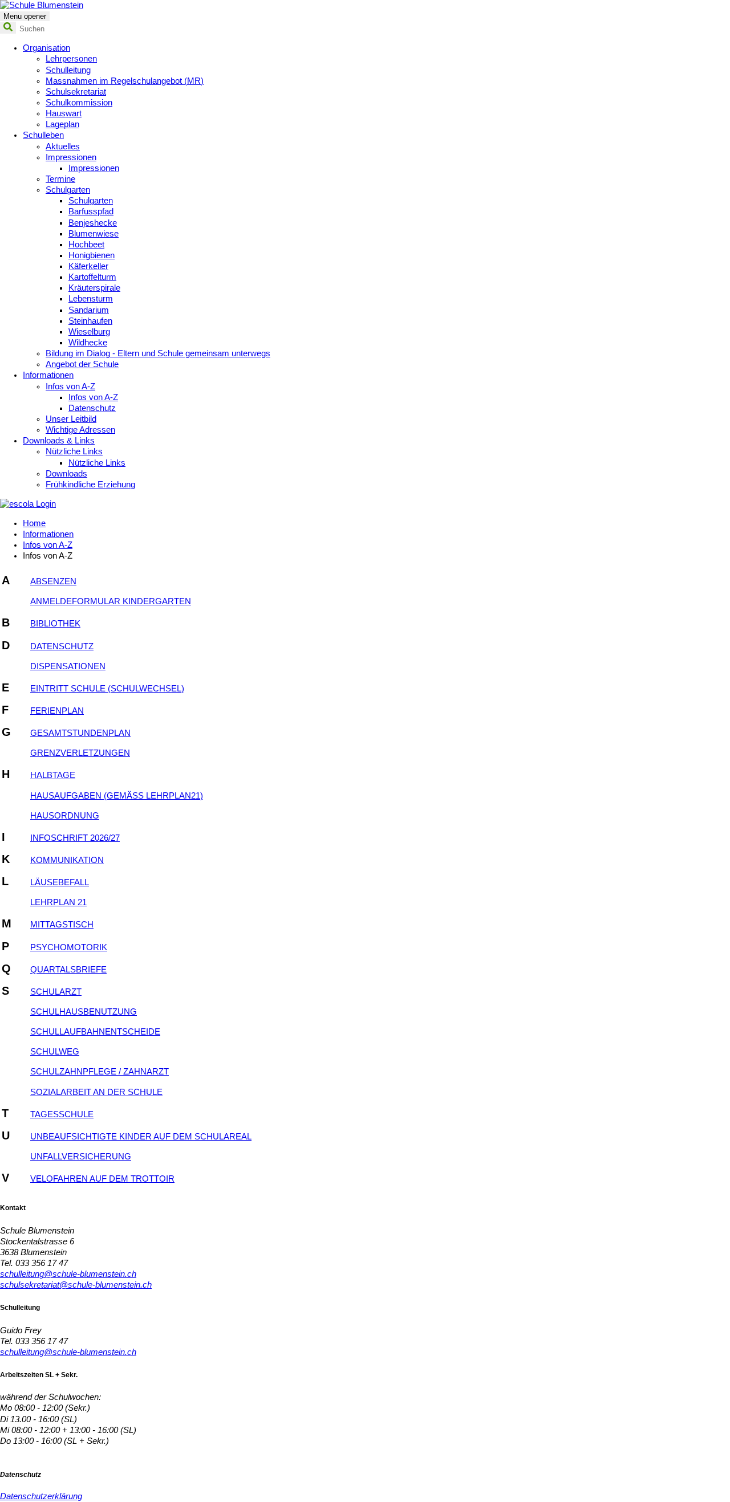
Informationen (48, 375)
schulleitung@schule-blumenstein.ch (68, 1274)
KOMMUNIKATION (67, 860)
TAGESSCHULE (62, 1114)
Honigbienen (91, 255)
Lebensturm (90, 298)
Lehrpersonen (71, 58)
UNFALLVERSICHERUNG (80, 1156)
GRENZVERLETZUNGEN (80, 753)
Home (34, 523)
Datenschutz (92, 408)
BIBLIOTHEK (55, 623)
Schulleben (43, 135)
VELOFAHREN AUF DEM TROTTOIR (102, 1178)
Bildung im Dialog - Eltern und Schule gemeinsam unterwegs (158, 353)
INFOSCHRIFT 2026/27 (75, 837)
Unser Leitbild (71, 419)
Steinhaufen (90, 320)
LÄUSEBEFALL (59, 882)
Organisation (46, 47)
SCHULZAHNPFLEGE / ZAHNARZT (99, 1071)
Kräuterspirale (94, 287)
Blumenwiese (93, 233)
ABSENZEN (53, 581)
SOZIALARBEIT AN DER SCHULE (96, 1092)
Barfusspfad (90, 211)
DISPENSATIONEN (68, 666)
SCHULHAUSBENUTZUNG (83, 1011)
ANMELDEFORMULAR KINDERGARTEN (110, 601)
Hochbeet (86, 244)
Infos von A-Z (70, 386)
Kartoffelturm (92, 277)
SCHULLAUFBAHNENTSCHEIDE (95, 1031)
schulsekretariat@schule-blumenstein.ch (76, 1284)
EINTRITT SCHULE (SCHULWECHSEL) (107, 688)
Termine (60, 179)
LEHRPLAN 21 (58, 902)
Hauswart (64, 113)
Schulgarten (68, 189)
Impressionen (71, 157)
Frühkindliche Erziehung (90, 484)
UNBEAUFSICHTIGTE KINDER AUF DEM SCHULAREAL (141, 1136)
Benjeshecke (92, 222)
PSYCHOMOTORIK (68, 947)
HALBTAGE (52, 775)
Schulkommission (79, 102)
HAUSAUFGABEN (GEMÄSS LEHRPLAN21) (116, 795)
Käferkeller (88, 266)
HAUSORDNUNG (64, 815)
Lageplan (62, 124)
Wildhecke (87, 342)
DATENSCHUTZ (62, 646)
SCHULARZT (56, 991)
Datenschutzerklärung (41, 1496)
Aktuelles (63, 146)
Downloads (66, 473)
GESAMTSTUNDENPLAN (80, 733)
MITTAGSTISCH (62, 924)
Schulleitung (68, 70)
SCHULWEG (54, 1051)
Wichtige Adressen (80, 429)
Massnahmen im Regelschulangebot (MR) (125, 81)
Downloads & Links (59, 440)
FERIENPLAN (57, 710)
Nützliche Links (74, 451)
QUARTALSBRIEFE (68, 969)
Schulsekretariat (76, 91)
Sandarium (88, 310)
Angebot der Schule (82, 364)
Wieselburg (89, 331)
